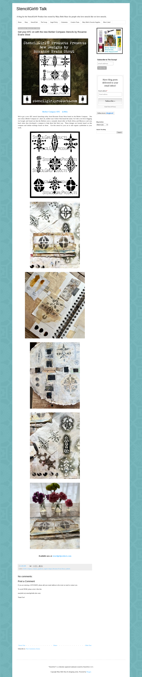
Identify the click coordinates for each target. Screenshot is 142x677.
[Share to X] (38, 566)
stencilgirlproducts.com (61, 556)
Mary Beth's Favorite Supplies (91, 22)
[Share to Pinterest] (42, 566)
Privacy (114, 106)
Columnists (64, 22)
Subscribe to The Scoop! (107, 60)
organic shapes (48, 569)
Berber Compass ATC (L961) (54, 112)
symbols (67, 569)
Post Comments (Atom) (33, 649)
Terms (109, 106)
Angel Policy (54, 22)
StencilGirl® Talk (31, 8)
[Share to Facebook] (40, 566)
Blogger (88, 672)
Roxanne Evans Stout (59, 569)
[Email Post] (30, 566)
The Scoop (44, 22)
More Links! (107, 22)
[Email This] (34, 566)
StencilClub (34, 22)
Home (20, 22)
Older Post (88, 645)
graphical (40, 569)
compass (34, 569)
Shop (26, 22)
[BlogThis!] (36, 566)
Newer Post (21, 645)
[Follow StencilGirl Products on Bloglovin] (105, 114)
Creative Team (75, 22)
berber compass (27, 569)
